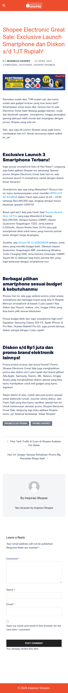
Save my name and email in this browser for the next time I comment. (33, 627)
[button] (4, 5)
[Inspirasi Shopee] (34, 5)
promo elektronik (16, 423)
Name (10, 589)
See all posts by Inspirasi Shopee (34, 507)
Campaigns (10, 65)
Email (10, 604)
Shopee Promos (44, 65)
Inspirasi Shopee (18, 61)
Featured (25, 65)
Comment (12, 558)
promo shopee (41, 423)
